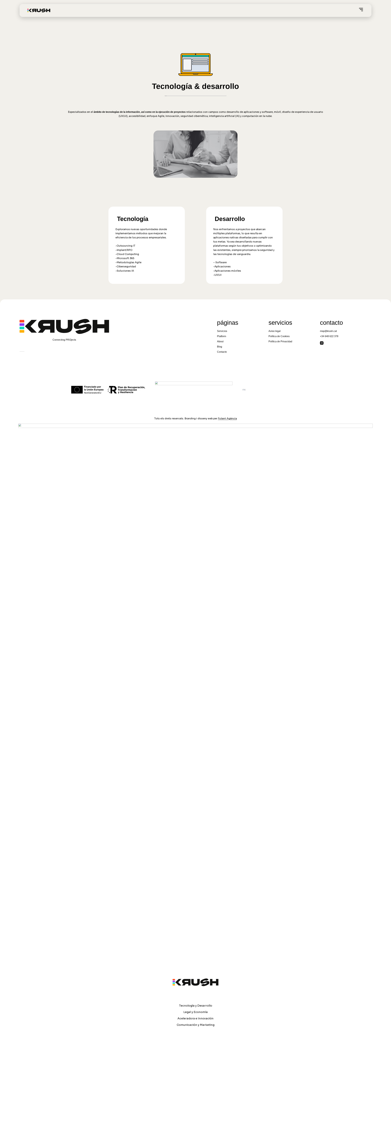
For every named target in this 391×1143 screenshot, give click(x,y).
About (220, 341)
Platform (221, 336)
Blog (219, 346)
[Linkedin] (329, 343)
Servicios (222, 331)
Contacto (222, 352)
